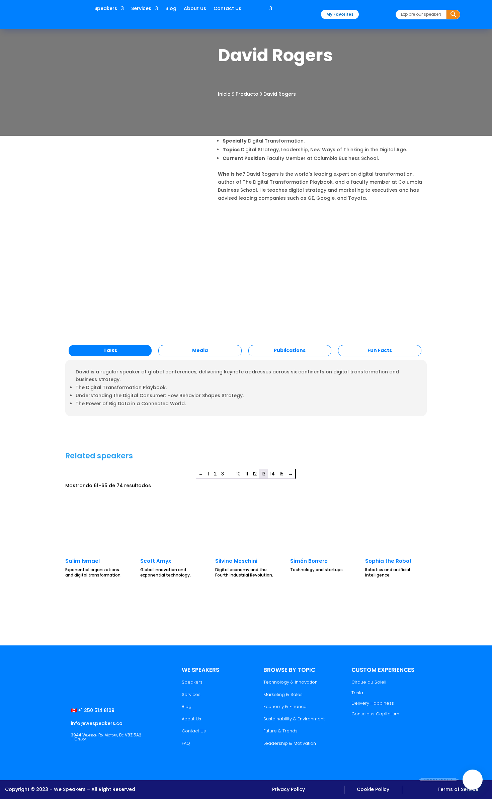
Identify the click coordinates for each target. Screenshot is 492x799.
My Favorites (339, 14)
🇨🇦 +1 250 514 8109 (92, 710)
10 (238, 473)
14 (272, 473)
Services (141, 9)
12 (255, 473)
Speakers (105, 9)
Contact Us (227, 9)
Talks (110, 350)
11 (246, 473)
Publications (290, 350)
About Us (195, 9)
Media (200, 350)
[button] (473, 780)
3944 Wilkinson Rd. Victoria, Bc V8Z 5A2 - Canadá (106, 737)
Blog (170, 9)
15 (281, 473)
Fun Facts (379, 350)
